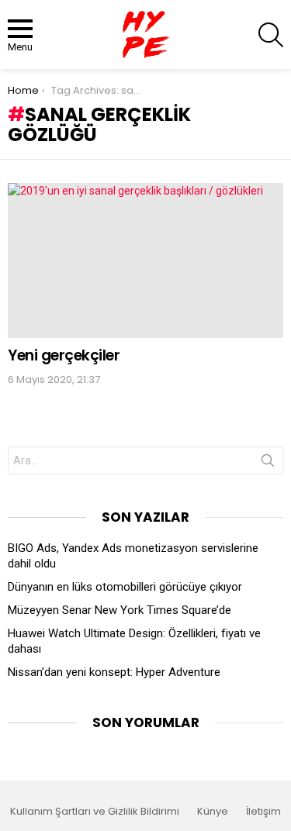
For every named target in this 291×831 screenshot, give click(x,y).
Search (267, 464)
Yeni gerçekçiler (64, 355)
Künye (212, 811)
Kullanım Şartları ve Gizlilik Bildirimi (94, 811)
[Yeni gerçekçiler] (145, 260)
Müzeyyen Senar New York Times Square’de (119, 610)
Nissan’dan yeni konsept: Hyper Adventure (114, 672)
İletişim (263, 811)
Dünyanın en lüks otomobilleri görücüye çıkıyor (125, 587)
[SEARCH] (270, 35)
